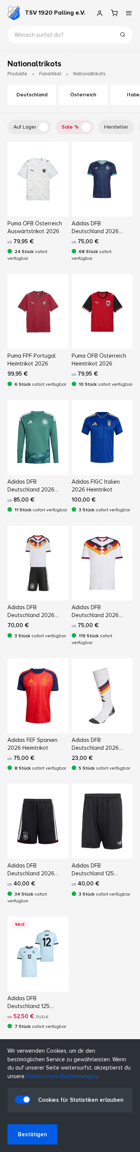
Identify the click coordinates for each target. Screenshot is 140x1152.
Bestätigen (32, 1134)
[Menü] (128, 13)
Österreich (83, 94)
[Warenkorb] (114, 13)
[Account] (99, 13)
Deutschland (31, 94)
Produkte (17, 74)
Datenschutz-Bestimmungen (61, 1076)
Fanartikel (50, 74)
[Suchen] (122, 35)
